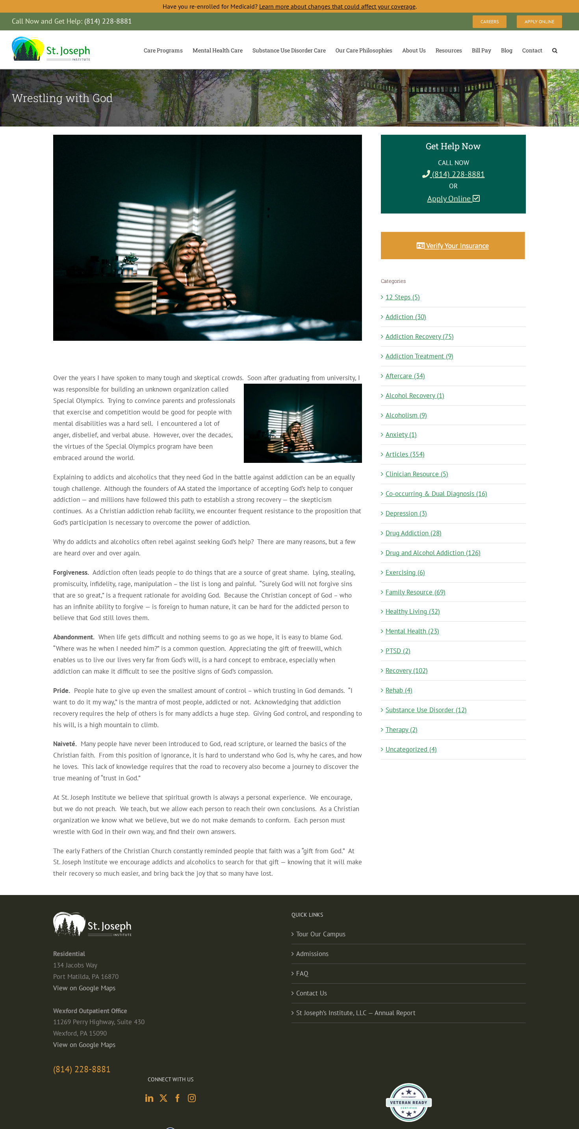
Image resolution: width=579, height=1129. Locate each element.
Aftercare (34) (405, 375)
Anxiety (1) (401, 434)
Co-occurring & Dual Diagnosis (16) (436, 493)
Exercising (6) (405, 572)
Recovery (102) (407, 670)
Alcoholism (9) (406, 415)
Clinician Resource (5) (417, 474)
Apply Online (450, 198)
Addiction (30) (406, 316)
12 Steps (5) (403, 297)
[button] (554, 50)
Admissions (312, 953)
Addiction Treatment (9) (419, 356)
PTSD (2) (398, 650)
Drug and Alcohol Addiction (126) (433, 552)
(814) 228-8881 (457, 174)
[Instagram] (192, 1098)
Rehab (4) (399, 690)
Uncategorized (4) (411, 749)
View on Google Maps (84, 988)
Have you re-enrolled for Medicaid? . (290, 6)
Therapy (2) (402, 729)
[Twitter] (163, 1098)
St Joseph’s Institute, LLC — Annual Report (356, 1012)
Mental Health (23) (412, 631)
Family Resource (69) (415, 592)
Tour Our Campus (320, 934)
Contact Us (311, 993)
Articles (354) (405, 454)
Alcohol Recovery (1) (415, 395)
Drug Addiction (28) (414, 533)
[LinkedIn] (149, 1098)
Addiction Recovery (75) (420, 336)
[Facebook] (178, 1098)
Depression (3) (406, 513)
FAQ (302, 973)
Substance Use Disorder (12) (426, 710)
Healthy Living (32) (413, 611)
